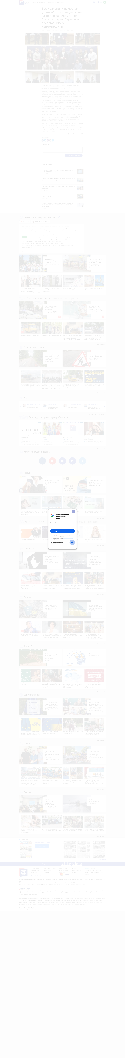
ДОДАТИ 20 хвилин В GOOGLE (62, 531)
